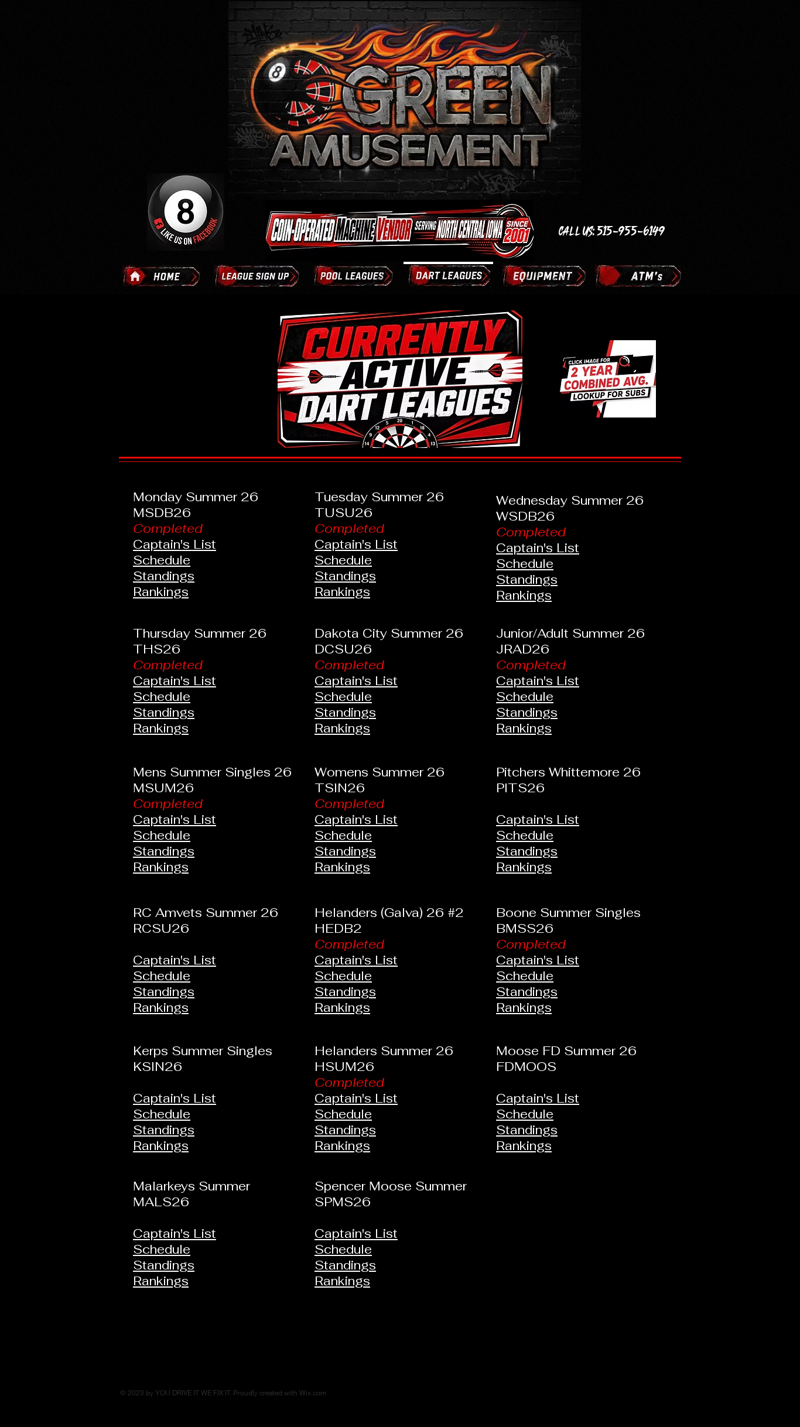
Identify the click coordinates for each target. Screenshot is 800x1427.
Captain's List (174, 544)
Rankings (161, 592)
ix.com (316, 1392)
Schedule (161, 560)
